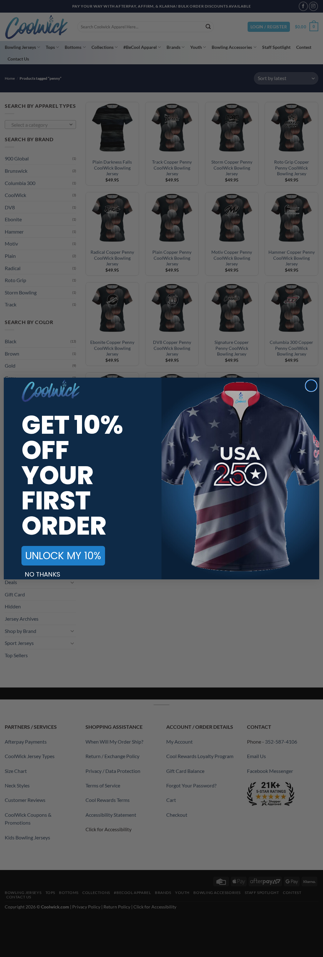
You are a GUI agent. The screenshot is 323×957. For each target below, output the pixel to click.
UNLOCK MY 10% (63, 555)
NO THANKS (42, 574)
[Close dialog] (311, 385)
